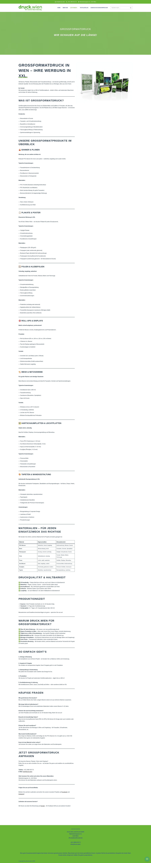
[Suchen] (131, 7)
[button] (77, 7)
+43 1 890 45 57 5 (72, 1)
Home (58, 7)
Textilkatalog (84, 7)
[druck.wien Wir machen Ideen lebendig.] (30, 7)
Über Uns (65, 7)
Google (43, 806)
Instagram (21, 794)
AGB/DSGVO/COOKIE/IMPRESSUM (99, 7)
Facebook (64, 792)
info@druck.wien (61, 1)
